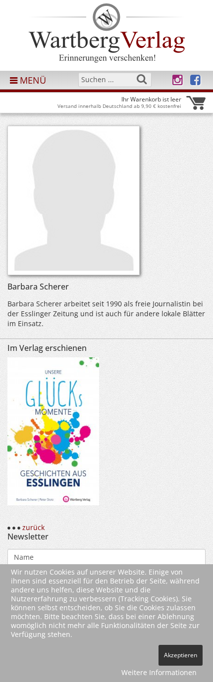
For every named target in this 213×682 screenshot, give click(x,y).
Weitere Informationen (159, 672)
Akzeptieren (180, 655)
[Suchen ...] (142, 79)
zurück (33, 527)
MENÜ (31, 80)
